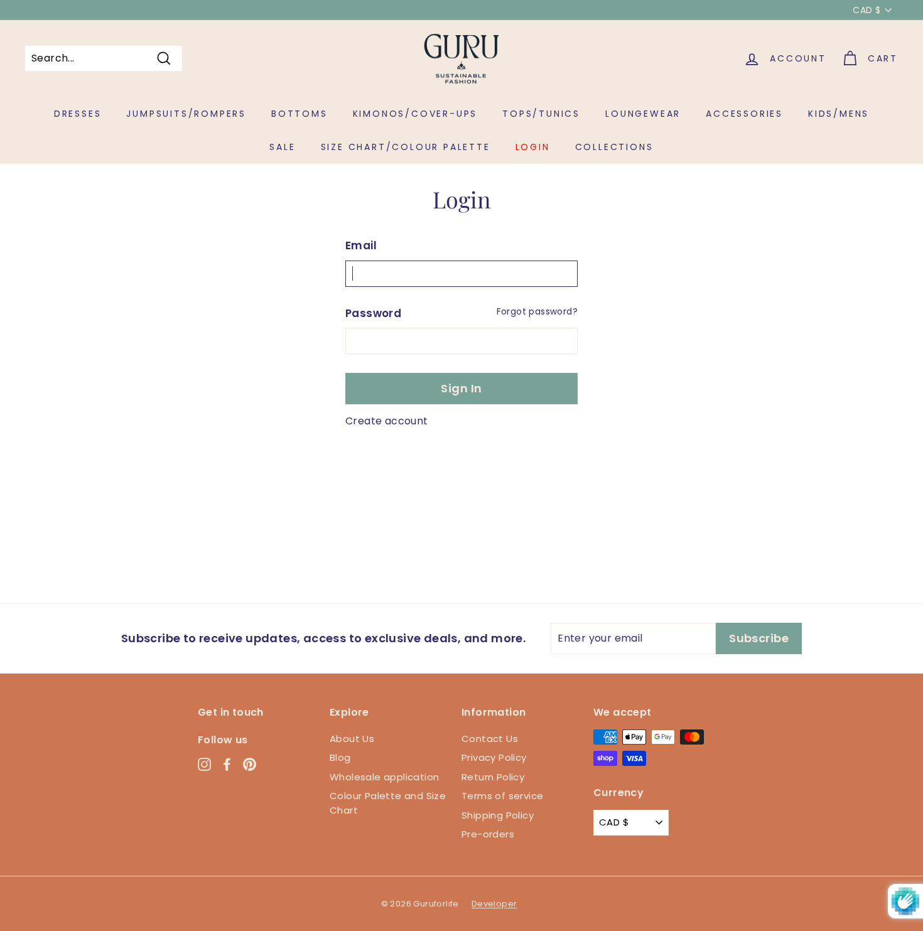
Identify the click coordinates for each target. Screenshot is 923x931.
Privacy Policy (494, 757)
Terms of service (502, 795)
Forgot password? (537, 312)
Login (532, 147)
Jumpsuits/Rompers (186, 113)
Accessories (744, 113)
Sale (282, 147)
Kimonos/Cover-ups (415, 113)
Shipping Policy (498, 815)
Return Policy (493, 776)
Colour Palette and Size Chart (388, 803)
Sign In (461, 388)
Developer (494, 904)
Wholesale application (384, 776)
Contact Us (490, 738)
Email (361, 245)
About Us (352, 738)
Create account (386, 421)
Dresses (78, 113)
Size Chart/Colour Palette (405, 147)
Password (373, 313)
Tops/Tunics (541, 113)
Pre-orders (488, 834)
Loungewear (643, 113)
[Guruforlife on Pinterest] (249, 764)
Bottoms (299, 113)
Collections (614, 147)
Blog (340, 757)
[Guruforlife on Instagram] (204, 764)
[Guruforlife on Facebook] (227, 764)
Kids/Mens (838, 113)
